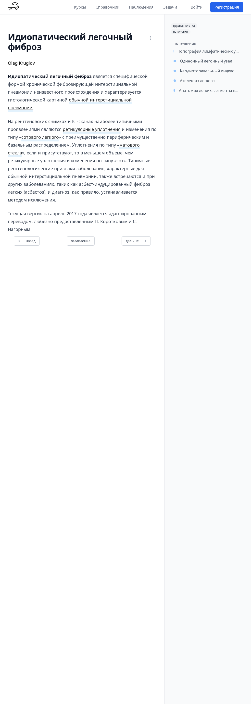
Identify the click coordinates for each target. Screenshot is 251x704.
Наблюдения (141, 7)
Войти (196, 7)
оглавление (80, 241)
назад (31, 241)
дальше (132, 241)
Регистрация (226, 7)
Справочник (107, 7)
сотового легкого (40, 137)
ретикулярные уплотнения (92, 129)
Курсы (80, 7)
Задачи (170, 7)
